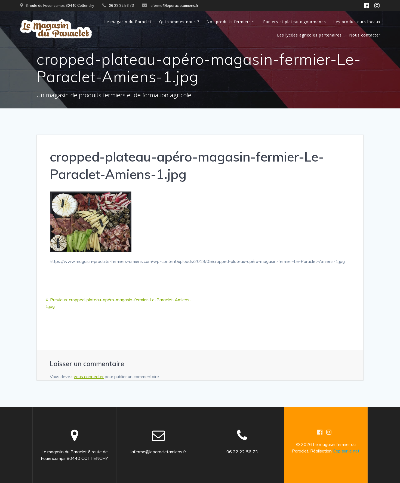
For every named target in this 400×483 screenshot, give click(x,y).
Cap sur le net (346, 451)
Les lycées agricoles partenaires (309, 35)
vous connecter (89, 376)
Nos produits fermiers (229, 21)
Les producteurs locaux (356, 21)
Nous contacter (364, 35)
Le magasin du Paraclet (128, 21)
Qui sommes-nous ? (179, 21)
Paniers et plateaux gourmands (294, 21)
